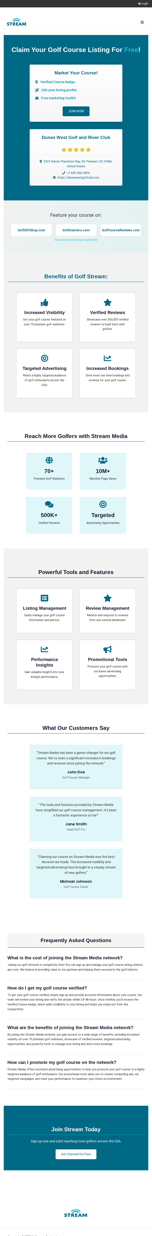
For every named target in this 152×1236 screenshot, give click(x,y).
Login (145, 3)
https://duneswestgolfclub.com (78, 177)
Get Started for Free (76, 1154)
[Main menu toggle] (142, 22)
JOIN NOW (76, 111)
